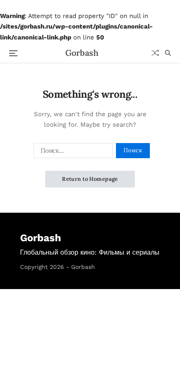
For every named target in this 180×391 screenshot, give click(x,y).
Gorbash (81, 53)
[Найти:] (71, 152)
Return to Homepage (90, 178)
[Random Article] (155, 53)
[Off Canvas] (13, 53)
